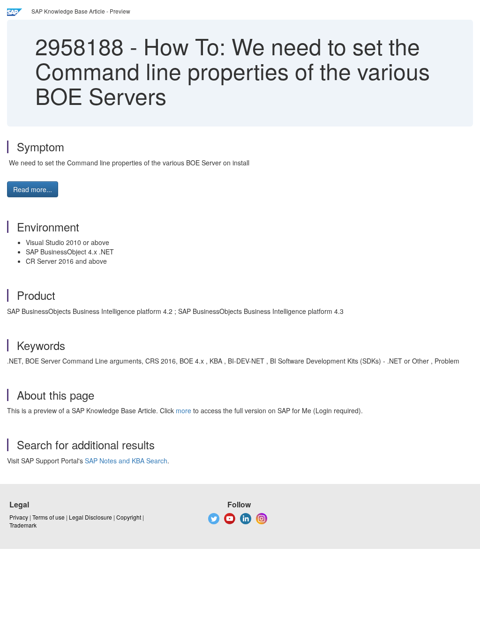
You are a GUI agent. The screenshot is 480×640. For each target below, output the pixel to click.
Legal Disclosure (90, 517)
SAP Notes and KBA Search (126, 460)
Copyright (128, 517)
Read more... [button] (32, 189)
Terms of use (48, 517)
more (183, 410)
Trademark (23, 525)
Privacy (18, 517)
